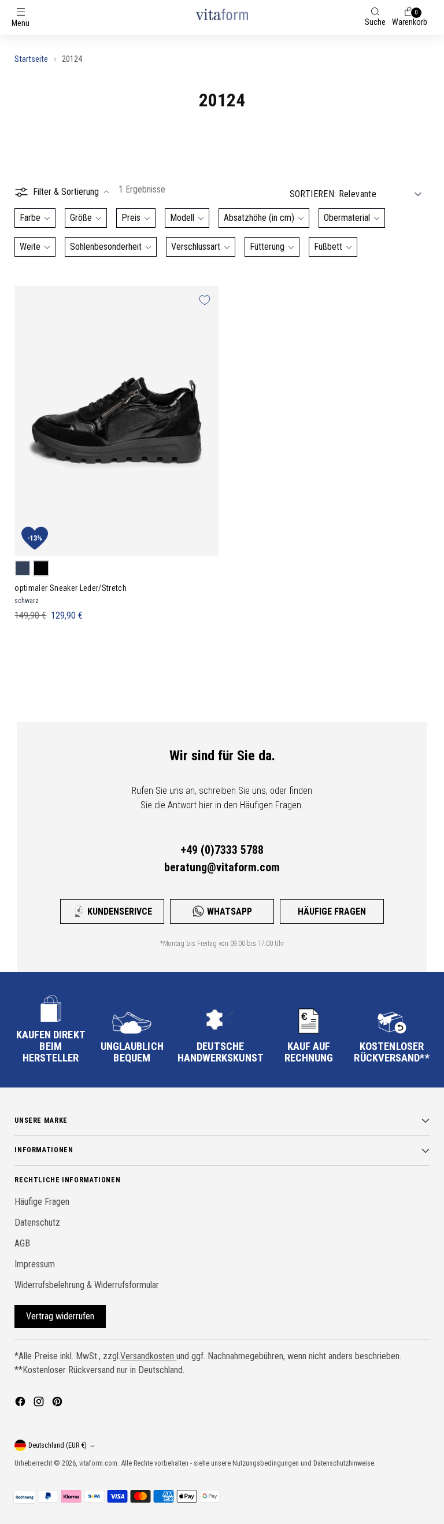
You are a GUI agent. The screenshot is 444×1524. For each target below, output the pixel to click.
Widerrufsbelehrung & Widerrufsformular (86, 1284)
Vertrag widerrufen (60, 1316)
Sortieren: (313, 193)
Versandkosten (148, 1356)
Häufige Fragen (332, 911)
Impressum (34, 1264)
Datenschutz (37, 1222)
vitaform (91, 1463)
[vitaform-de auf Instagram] (40, 1403)
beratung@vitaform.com (222, 867)
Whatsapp (229, 911)
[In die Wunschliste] (205, 300)
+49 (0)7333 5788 (222, 850)
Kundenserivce (119, 911)
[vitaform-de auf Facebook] (21, 1403)
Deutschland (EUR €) (57, 1445)
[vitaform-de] (222, 14)
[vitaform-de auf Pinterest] (58, 1403)
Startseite (31, 59)
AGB (22, 1243)
